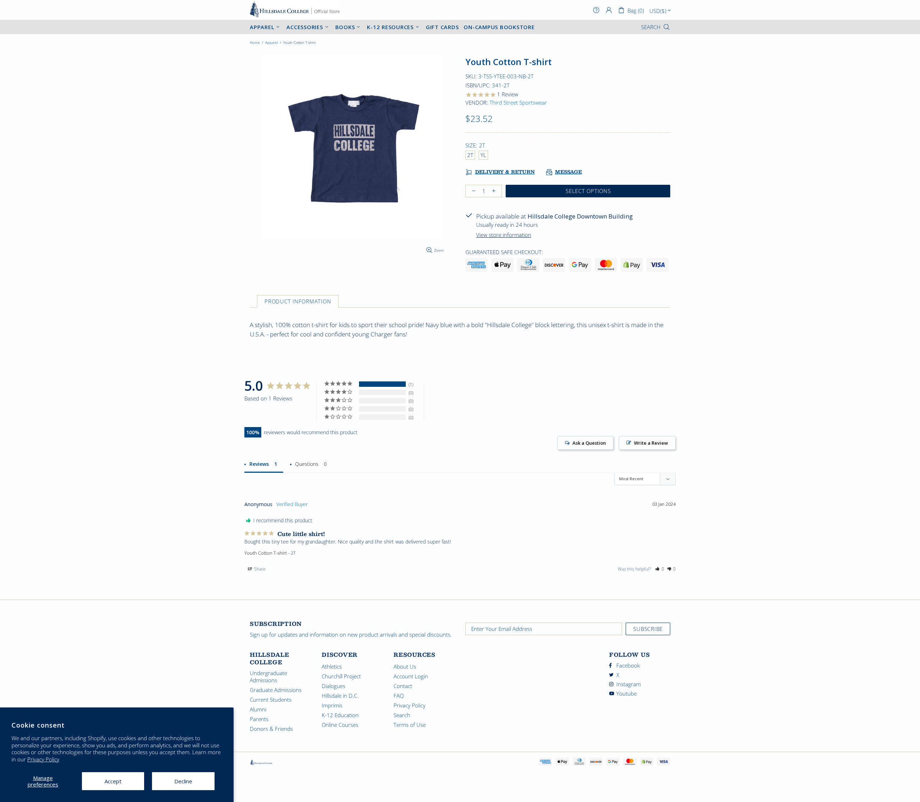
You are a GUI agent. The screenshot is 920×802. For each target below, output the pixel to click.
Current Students (270, 699)
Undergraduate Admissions (268, 676)
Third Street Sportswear (518, 102)
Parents (259, 719)
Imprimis (332, 705)
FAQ (399, 695)
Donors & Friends (271, 728)
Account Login (411, 676)
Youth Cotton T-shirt (265, 553)
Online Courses (340, 724)
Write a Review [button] (651, 443)
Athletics (332, 666)
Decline (183, 781)
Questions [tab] (306, 463)
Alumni (258, 709)
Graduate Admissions (276, 689)
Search (402, 715)
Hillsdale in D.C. (340, 695)
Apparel (271, 42)
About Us (405, 666)
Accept (113, 781)
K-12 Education (340, 715)
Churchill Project (341, 676)
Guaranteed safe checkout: (504, 252)
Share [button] (259, 569)
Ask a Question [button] (589, 443)
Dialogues (333, 685)
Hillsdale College (295, 10)
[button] (660, 569)
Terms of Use (410, 724)
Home (255, 42)
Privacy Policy (43, 759)
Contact (403, 685)
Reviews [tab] (259, 463)
